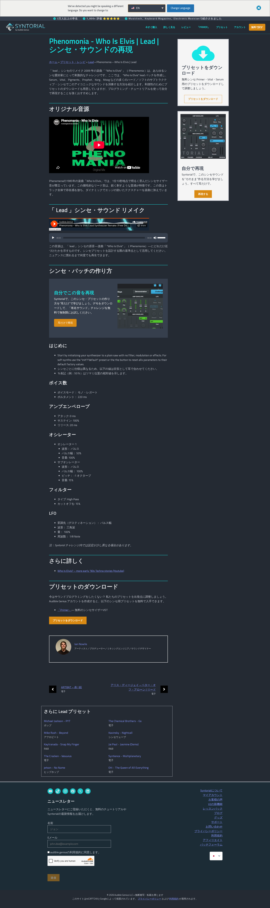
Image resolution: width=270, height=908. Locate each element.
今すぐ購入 (151, 27)
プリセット (222, 27)
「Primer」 (203, 27)
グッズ (218, 817)
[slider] (162, 237)
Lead (91, 62)
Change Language (180, 8)
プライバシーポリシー (208, 831)
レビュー (186, 27)
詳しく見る (169, 27)
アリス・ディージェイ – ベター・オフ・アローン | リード (133, 687)
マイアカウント (212, 795)
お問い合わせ (214, 826)
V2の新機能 (215, 804)
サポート (216, 822)
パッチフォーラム (211, 844)
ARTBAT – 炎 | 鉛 (71, 687)
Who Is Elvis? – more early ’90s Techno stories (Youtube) (91, 571)
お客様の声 (215, 799)
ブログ (218, 813)
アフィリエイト (212, 840)
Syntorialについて (211, 790)
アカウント (240, 27)
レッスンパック (212, 808)
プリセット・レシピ (72, 62)
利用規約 (216, 835)
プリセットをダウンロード (68, 620)
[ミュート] (155, 237)
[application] (108, 239)
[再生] (53, 237)
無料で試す (257, 27)
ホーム (53, 62)
